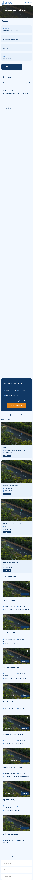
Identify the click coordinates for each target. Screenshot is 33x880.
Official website (11, 67)
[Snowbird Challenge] (16, 471)
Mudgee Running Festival (13, 734)
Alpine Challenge (9, 800)
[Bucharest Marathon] (16, 548)
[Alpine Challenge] (16, 433)
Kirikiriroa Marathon (11, 834)
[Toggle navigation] (22, 2)
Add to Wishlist (17, 415)
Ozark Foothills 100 (13, 383)
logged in (13, 93)
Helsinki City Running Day (13, 767)
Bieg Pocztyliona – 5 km (13, 702)
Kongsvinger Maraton (11, 667)
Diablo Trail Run (9, 600)
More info (7, 455)
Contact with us (15, 405)
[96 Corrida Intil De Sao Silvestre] (16, 510)
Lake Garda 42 (9, 633)
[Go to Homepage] (7, 3)
